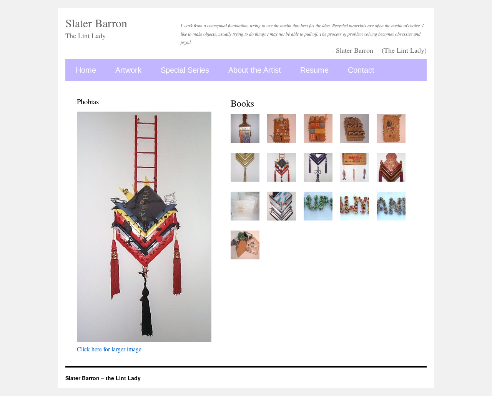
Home (86, 70)
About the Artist (254, 70)
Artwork (128, 70)
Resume (314, 70)
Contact (361, 70)
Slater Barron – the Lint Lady (103, 378)
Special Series (185, 70)
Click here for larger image (109, 349)
